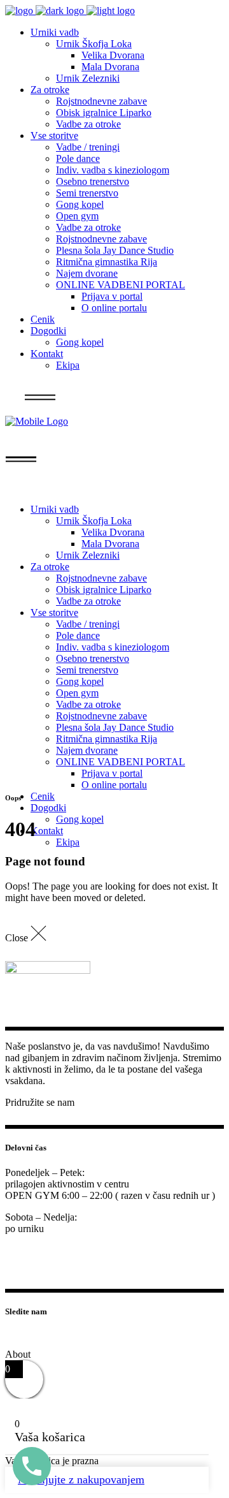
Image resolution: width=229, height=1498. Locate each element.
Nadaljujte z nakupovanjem (81, 1479)
